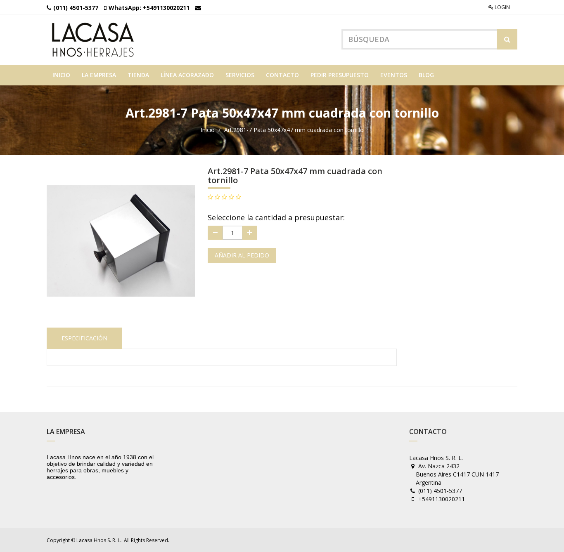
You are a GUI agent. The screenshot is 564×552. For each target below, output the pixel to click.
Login (501, 7)
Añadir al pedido (242, 255)
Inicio (208, 130)
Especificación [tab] (84, 338)
